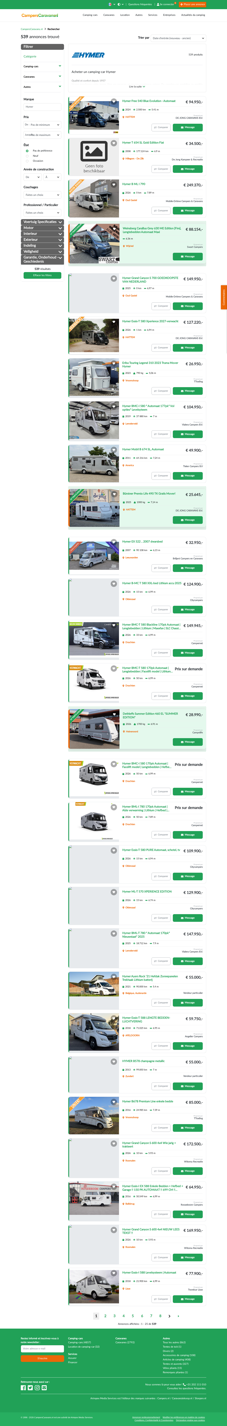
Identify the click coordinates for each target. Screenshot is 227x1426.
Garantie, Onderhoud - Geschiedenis (41, 259)
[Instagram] (37, 1389)
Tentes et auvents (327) (175, 1364)
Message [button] (190, 127)
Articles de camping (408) (177, 1359)
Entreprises (169, 15)
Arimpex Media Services (82, 1417)
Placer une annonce (194, 4)
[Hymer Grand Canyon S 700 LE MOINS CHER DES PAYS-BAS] (94, 293)
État (26, 145)
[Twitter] (30, 1389)
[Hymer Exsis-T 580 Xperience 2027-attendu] (94, 336)
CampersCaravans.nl (32, 29)
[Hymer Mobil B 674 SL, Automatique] (94, 464)
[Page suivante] (169, 1316)
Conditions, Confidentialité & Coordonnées (154, 1420)
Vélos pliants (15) (172, 1368)
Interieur (30, 233)
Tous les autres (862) (174, 1342)
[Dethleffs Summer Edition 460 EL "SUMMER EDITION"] (94, 729)
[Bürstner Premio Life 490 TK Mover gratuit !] (94, 508)
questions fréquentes (194, 1388)
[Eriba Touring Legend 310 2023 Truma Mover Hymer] (94, 378)
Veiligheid (31, 251)
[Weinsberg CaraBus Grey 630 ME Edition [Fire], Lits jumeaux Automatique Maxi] (94, 243)
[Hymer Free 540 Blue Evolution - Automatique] (94, 115)
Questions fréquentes (140, 4)
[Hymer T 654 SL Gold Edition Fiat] (94, 157)
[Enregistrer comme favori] (114, 101)
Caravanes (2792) (125, 1342)
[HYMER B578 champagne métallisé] (94, 1075)
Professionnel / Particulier (41, 205)
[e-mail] (44, 1389)
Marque (29, 99)
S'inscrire (42, 1358)
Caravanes (108, 15)
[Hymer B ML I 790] (94, 198)
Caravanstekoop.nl (182, 1398)
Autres (139, 15)
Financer (72, 1362)
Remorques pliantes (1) (175, 1372)
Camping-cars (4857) (79, 1342)
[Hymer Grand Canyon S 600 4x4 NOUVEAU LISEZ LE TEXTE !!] (94, 1244)
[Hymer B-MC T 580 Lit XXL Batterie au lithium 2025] (94, 598)
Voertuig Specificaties (40, 222)
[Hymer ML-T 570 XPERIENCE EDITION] (94, 906)
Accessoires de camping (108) (179, 1355)
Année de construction (39, 169)
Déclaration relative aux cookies (190, 1420)
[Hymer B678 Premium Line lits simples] (94, 1116)
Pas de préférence (42, 151)
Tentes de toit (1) (172, 1347)
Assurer (72, 1358)
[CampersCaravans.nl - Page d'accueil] (40, 15)
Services (152, 15)
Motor (29, 228)
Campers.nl (163, 1398)
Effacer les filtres (42, 275)
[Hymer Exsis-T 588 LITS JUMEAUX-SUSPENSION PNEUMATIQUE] (94, 1033)
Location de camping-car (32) (84, 1347)
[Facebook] (23, 1389)
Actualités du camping (193, 15)
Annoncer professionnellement (146, 1417)
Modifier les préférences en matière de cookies (184, 1417)
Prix (26, 117)
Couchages (31, 187)
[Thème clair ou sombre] (121, 4)
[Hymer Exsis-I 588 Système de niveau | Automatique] (94, 1287)
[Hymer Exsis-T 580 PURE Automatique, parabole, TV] (94, 864)
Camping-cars (90, 15)
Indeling (30, 245)
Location (125, 15)
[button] (111, 4)
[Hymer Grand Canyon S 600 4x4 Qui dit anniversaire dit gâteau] (94, 1158)
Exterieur (31, 239)
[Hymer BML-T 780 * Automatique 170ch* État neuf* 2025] (94, 948)
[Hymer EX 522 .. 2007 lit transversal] (94, 556)
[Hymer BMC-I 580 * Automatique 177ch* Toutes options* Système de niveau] (94, 421)
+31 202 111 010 (196, 1384)
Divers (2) (168, 1351)
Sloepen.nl (200, 1398)
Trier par (143, 37)
